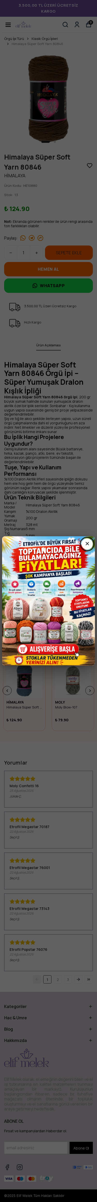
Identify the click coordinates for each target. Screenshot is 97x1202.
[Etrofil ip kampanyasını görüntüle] (48, 601)
